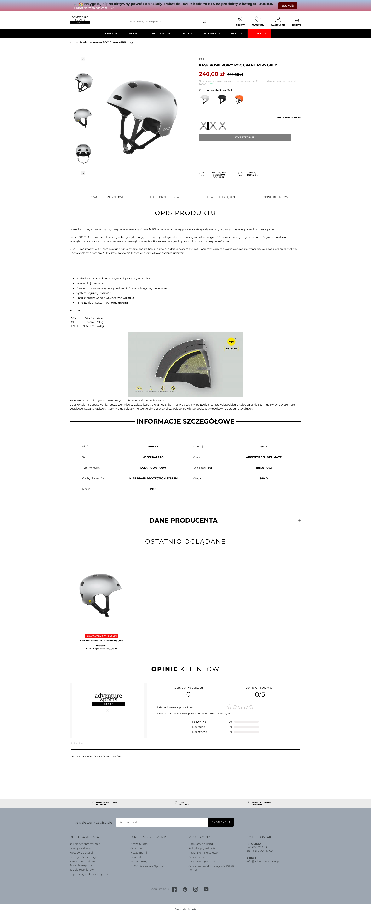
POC (202, 59)
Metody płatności (81, 852)
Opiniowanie (196, 857)
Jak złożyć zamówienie (85, 843)
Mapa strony (138, 861)
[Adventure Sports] (80, 20)
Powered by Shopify (185, 909)
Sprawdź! (288, 5)
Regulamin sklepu (200, 843)
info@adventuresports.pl (263, 861)
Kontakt (135, 857)
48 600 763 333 (258, 847)
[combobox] (164, 21)
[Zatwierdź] (205, 21)
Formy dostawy (80, 848)
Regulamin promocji (202, 861)
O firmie (136, 848)
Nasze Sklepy (139, 843)
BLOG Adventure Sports (146, 866)
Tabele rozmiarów (82, 869)
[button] (83, 173)
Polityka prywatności (202, 848)
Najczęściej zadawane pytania (89, 874)
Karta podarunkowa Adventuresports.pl (83, 863)
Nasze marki (138, 852)
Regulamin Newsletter (203, 852)
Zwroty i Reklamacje (83, 857)
